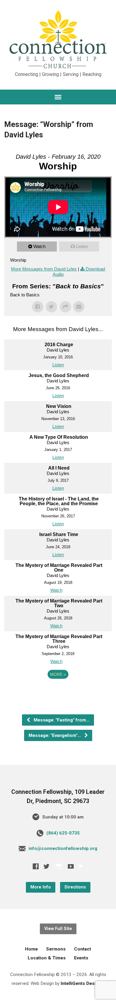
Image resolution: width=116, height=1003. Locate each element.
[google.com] (58, 866)
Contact (82, 949)
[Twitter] (46, 866)
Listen (82, 246)
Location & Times (47, 958)
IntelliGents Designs (82, 983)
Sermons (56, 949)
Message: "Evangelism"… (55, 735)
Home (31, 949)
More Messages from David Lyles (44, 268)
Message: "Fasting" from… (61, 720)
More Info (40, 887)
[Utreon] (81, 866)
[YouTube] (71, 866)
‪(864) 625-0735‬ (63, 833)
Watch (39, 246)
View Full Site (58, 928)
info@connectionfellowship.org (63, 848)
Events (81, 958)
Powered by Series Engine (58, 691)
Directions (75, 887)
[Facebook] (36, 866)
